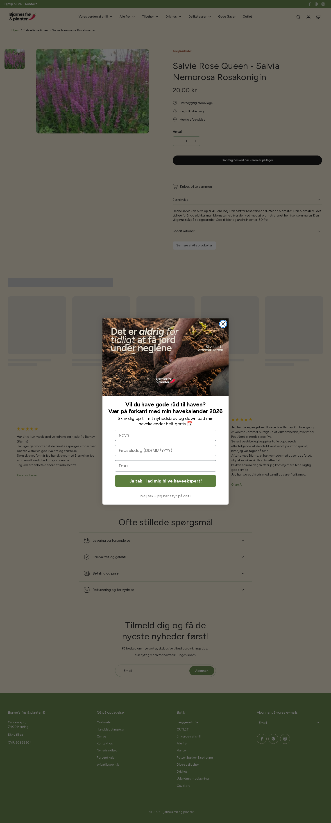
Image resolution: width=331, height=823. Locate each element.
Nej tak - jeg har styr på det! (165, 496)
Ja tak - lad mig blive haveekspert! (165, 481)
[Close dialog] (223, 323)
